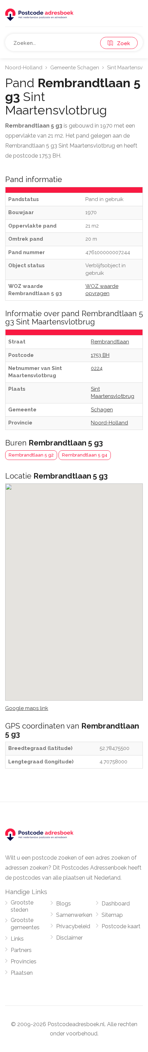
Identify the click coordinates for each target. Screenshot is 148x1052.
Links (17, 938)
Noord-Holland (23, 67)
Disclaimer (69, 937)
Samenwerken (74, 915)
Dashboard (116, 903)
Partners (21, 950)
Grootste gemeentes (25, 924)
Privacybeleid (73, 926)
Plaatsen (22, 973)
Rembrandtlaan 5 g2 (31, 455)
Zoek (121, 43)
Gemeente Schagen (74, 67)
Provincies (23, 961)
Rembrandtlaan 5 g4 (84, 455)
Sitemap (112, 915)
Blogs (63, 903)
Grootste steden (22, 906)
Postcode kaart (121, 926)
